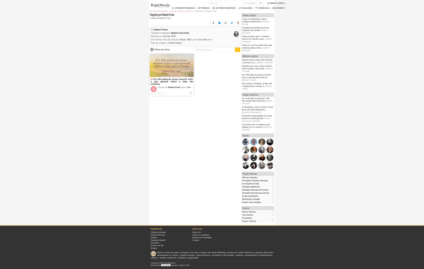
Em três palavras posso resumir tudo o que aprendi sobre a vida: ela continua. (172, 81)
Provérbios (247, 218)
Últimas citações (249, 177)
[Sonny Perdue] (270, 150)
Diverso (279, 8)
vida (189, 87)
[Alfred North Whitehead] (270, 157)
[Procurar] (261, 3)
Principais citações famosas (255, 180)
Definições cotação (251, 199)
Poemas (204, 8)
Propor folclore (249, 221)
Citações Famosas (184, 8)
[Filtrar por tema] (152, 49)
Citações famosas (158, 232)
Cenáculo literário (158, 240)
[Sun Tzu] (245, 142)
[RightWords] (151, 11)
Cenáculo (263, 8)
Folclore (246, 8)
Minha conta (276, 3)
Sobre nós (196, 232)
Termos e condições (200, 235)
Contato (195, 240)
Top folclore (247, 215)
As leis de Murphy (250, 196)
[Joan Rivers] (245, 157)
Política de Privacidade (202, 237)
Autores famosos (225, 8)
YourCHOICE (166, 265)
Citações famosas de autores (255, 193)
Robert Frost (161, 29)
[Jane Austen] (262, 142)
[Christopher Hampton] (270, 142)
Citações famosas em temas (255, 190)
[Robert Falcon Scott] (262, 150)
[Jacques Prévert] (270, 165)
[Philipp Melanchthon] (262, 157)
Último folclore (249, 212)
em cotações (250, 3)
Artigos (154, 248)
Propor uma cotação (251, 202)
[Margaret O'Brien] (253, 165)
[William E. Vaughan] (245, 165)
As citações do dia (250, 183)
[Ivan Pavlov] (253, 157)
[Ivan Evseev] (253, 142)
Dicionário (155, 243)
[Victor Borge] (253, 150)
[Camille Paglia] (245, 150)
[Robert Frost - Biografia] (236, 34)
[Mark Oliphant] (262, 165)
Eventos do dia (157, 245)
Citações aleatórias (251, 187)
